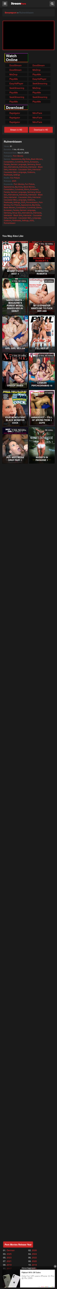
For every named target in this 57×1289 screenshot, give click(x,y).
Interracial (23, 167)
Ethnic (26, 161)
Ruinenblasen (32, 202)
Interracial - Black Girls (13, 215)
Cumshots (19, 161)
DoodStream (15, 65)
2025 (14, 181)
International (13, 167)
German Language (18, 164)
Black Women (36, 159)
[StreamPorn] (18, 4)
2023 (9, 1257)
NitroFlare (37, 113)
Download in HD (41, 129)
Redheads (8, 174)
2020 (34, 1261)
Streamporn (11, 12)
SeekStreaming (39, 83)
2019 (9, 1264)
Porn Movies (18, 155)
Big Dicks (26, 159)
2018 (34, 1264)
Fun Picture (15, 177)
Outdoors (31, 172)
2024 (34, 1253)
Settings (16, 174)
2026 (34, 1250)
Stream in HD (16, 129)
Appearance (16, 159)
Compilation (9, 161)
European (34, 161)
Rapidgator (14, 113)
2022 (34, 1257)
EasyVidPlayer (39, 78)
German (11, 1250)
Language (22, 172)
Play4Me (36, 74)
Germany (31, 164)
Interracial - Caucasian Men (20, 217)
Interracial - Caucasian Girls (20, 169)
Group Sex (16, 212)
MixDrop (36, 69)
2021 (9, 1261)
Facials (7, 164)
